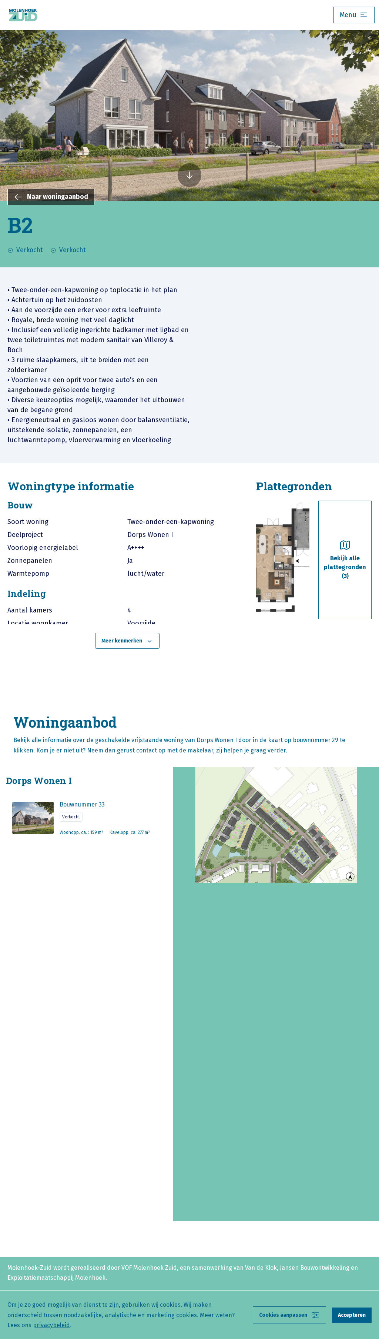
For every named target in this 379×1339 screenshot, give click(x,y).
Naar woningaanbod (57, 197)
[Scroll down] (189, 174)
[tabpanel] (127, 575)
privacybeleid (51, 1325)
